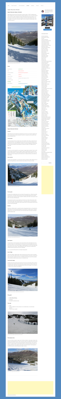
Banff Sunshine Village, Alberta (45, 47)
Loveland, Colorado (44, 89)
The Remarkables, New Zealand (45, 118)
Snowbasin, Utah (43, 129)
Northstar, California (44, 104)
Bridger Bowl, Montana (44, 56)
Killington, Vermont (44, 82)
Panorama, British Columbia (45, 106)
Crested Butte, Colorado (44, 66)
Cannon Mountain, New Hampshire (46, 61)
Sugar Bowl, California (44, 137)
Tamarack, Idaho (43, 146)
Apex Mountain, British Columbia (46, 40)
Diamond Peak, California (45, 70)
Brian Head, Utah (43, 57)
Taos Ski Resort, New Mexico (45, 147)
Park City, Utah (43, 107)
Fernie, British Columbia (44, 72)
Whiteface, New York (44, 153)
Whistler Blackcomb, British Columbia (46, 152)
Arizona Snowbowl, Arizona (45, 42)
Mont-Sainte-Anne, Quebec (45, 96)
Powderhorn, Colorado (44, 112)
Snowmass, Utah (43, 132)
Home (8, 5)
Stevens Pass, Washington (45, 135)
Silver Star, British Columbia (45, 123)
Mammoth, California (44, 91)
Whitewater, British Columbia (45, 156)
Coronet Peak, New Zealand (45, 65)
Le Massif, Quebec (44, 87)
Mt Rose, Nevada (43, 102)
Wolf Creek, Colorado (44, 159)
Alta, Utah (42, 38)
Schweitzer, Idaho (43, 120)
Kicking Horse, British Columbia (45, 81)
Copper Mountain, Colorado (45, 64)
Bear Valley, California (44, 48)
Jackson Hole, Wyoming (44, 77)
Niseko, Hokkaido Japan (44, 103)
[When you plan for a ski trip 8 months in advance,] (47, 20)
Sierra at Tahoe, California (45, 121)
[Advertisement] (47, 180)
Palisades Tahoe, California (45, 105)
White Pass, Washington (44, 155)
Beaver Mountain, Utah (44, 50)
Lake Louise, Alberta (44, 86)
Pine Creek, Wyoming (44, 111)
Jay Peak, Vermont (44, 78)
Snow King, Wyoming (44, 131)
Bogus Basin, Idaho (44, 54)
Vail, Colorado (43, 151)
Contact (42, 5)
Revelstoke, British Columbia (45, 119)
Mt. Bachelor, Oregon (44, 98)
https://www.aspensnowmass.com (22, 83)
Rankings (32, 5)
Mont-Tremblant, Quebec (45, 97)
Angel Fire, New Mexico (44, 39)
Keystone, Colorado (44, 80)
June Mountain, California (45, 79)
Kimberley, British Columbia (45, 83)
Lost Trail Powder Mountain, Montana (46, 88)
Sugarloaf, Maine (43, 139)
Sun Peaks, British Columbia (45, 143)
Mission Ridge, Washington (45, 94)
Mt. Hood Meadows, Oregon (45, 99)
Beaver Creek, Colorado (44, 49)
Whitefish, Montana (44, 154)
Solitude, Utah (43, 127)
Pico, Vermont (43, 110)
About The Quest (14, 5)
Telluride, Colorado (44, 148)
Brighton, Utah (43, 58)
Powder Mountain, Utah (44, 113)
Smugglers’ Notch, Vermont (45, 128)
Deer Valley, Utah (43, 69)
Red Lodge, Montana (44, 115)
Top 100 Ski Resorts (21, 5)
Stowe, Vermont (43, 136)
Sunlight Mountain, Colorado (45, 144)
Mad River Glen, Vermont (45, 90)
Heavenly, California (44, 74)
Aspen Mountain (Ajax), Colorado (46, 45)
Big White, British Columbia (45, 53)
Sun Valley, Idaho (43, 145)
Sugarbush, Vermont (44, 138)
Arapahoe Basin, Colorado (45, 41)
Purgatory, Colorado (44, 114)
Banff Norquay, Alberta (44, 46)
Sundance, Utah (43, 140)
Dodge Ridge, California (44, 71)
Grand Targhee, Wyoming (45, 73)
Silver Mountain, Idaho (44, 122)
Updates (37, 5)
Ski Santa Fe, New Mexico (45, 126)
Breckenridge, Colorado (44, 55)
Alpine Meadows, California (45, 37)
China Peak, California (44, 63)
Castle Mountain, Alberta (44, 62)
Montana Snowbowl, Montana (45, 95)
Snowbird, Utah (43, 130)
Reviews (28, 5)
